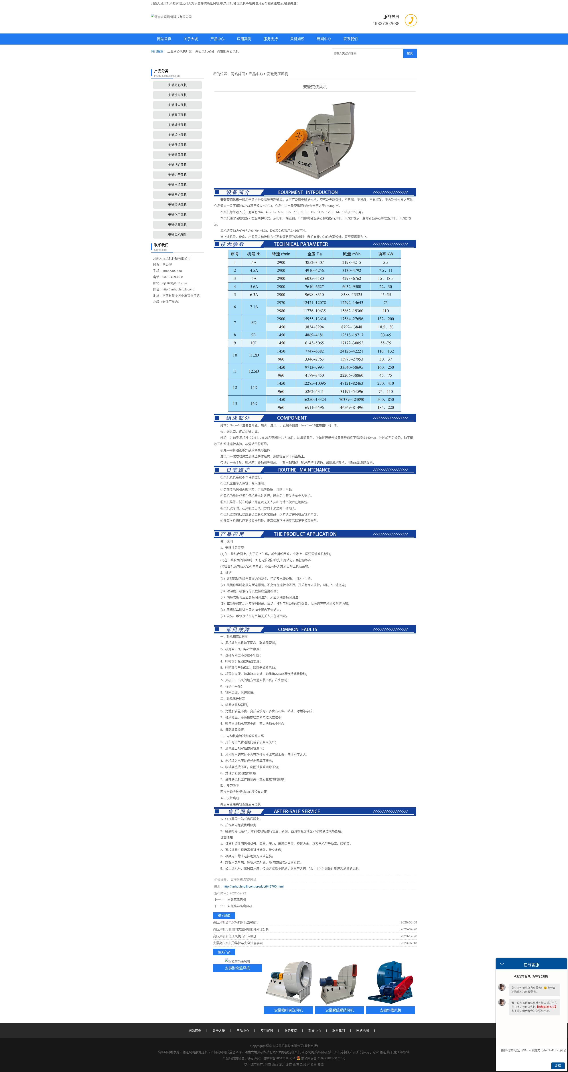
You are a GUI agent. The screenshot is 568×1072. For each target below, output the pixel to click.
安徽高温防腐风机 (239, 906)
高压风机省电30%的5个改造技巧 (235, 922)
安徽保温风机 (177, 145)
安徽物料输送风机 (288, 1010)
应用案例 (244, 39)
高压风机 (213, 3)
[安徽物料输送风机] (288, 982)
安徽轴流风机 (177, 125)
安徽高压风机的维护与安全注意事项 (238, 943)
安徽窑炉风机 (177, 194)
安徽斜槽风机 (390, 1010)
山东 (296, 1064)
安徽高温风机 (236, 899)
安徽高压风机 (177, 115)
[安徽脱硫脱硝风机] (339, 982)
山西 (275, 1064)
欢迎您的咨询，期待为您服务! (531, 976)
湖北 (282, 1064)
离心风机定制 (205, 51)
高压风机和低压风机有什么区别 (234, 936)
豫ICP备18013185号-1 (280, 1058)
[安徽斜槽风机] (390, 982)
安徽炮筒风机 (177, 224)
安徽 (321, 1064)
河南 (268, 1064)
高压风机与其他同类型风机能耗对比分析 (241, 929)
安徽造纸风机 (177, 204)
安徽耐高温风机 (237, 968)
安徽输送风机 (177, 135)
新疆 (303, 1064)
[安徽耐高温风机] (237, 961)
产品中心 (217, 39)
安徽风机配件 (177, 234)
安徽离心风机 (177, 85)
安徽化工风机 (177, 214)
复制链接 (310, 1046)
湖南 (289, 1064)
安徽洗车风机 (177, 95)
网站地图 (362, 1030)
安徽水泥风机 (177, 184)
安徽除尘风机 (177, 105)
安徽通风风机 (177, 155)
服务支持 (271, 39)
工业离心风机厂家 (180, 51)
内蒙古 (312, 1064)
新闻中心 (324, 39)
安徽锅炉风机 (177, 165)
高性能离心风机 (228, 51)
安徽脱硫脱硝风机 (339, 1010)
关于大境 (191, 39)
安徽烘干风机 (177, 174)
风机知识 (297, 39)
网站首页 (164, 39)
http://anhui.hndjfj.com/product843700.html (253, 886)
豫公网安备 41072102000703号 (323, 1058)
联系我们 (350, 39)
